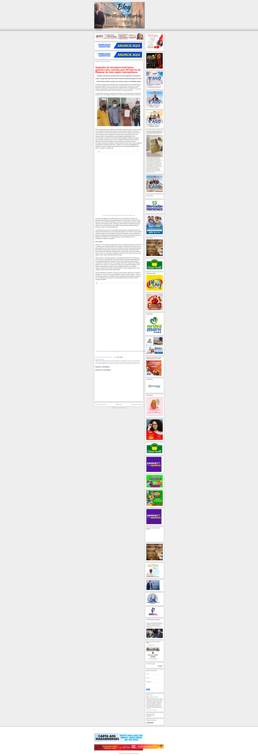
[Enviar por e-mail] (117, 357)
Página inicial (99, 29)
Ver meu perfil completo (151, 710)
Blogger (137, 753)
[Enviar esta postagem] (115, 357)
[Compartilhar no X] (119, 357)
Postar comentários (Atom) (120, 407)
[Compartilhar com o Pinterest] (122, 357)
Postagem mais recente (101, 404)
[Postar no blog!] (118, 357)
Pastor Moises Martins (153, 696)
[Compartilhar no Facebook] (121, 357)
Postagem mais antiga (136, 404)
